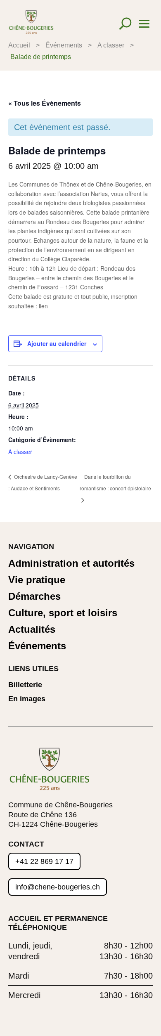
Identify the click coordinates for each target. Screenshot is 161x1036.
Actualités (31, 629)
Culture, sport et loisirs (62, 613)
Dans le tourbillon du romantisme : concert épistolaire (115, 482)
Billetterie (25, 685)
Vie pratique (36, 580)
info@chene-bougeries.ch (57, 887)
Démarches (34, 596)
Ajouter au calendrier (56, 343)
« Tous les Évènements (44, 103)
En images (26, 699)
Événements (63, 45)
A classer (110, 45)
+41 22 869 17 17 (44, 861)
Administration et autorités (71, 563)
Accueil (19, 45)
